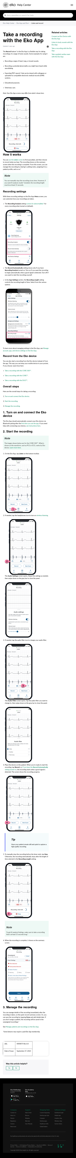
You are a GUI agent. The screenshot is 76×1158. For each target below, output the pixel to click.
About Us (12, 1115)
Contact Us (13, 1112)
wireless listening (42, 515)
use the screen (16, 160)
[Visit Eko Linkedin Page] (58, 1145)
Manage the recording (12, 406)
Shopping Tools (45, 1110)
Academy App (58, 1118)
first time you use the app (30, 423)
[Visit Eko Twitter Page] (59, 1147)
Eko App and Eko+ (22, 23)
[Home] (9, 5)
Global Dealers (44, 1126)
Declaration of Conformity (35, 1146)
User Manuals (28, 1123)
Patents (12, 1118)
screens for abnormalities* (35, 204)
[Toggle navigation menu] (72, 5)
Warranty (27, 1121)
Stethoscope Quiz (44, 1115)
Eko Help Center (8, 23)
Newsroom (13, 1126)
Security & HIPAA (41, 1145)
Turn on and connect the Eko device (17, 396)
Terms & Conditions (21, 1146)
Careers (12, 1123)
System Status (58, 1123)
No (16, 1068)
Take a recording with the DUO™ (16, 380)
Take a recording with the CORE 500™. (18, 370)
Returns (27, 1115)
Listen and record (37, 23)
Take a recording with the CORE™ (16, 375)
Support (27, 1110)
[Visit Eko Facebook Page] (61, 1145)
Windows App (58, 1121)
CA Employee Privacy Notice (27, 1145)
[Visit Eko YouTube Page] (61, 1147)
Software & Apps (60, 1110)
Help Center (28, 1112)
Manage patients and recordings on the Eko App (22, 1027)
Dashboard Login (59, 1112)
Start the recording (11, 401)
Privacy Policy (14, 1145)
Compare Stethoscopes (43, 1120)
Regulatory (13, 1121)
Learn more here (15, 448)
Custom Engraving (45, 1112)
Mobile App (58, 1115)
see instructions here (33, 426)
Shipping (27, 1118)
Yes (9, 1068)
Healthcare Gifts (44, 1123)
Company (13, 1110)
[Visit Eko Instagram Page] (63, 1145)
